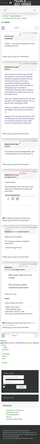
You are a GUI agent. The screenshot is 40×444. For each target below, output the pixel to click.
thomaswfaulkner (9, 325)
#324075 (34, 227)
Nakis (9, 229)
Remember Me (10, 387)
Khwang (36, 343)
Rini (27, 343)
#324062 (34, 33)
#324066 (34, 141)
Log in (9, 57)
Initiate (7, 36)
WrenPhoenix (20, 343)
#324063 (34, 64)
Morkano (12, 343)
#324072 (34, 171)
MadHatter (24, 266)
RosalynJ (23, 173)
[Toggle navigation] (5, 10)
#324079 (34, 264)
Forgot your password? (11, 390)
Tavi (30, 343)
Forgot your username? (28, 390)
